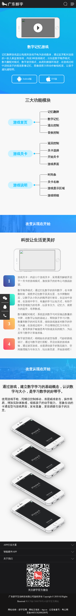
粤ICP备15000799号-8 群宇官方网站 (42, 601)
